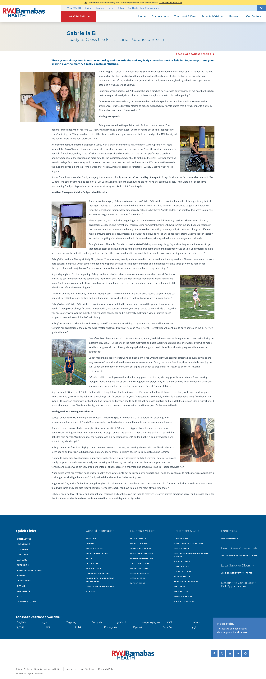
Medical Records (140, 573)
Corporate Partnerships (100, 586)
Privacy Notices (24, 669)
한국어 (20, 627)
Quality (90, 543)
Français (97, 622)
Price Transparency (141, 553)
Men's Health (181, 548)
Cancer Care (181, 538)
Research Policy (106, 669)
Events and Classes (97, 553)
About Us (91, 538)
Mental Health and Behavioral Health (192, 555)
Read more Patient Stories (193, 54)
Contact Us (24, 539)
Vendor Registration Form (236, 573)
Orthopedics (181, 567)
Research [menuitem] (234, 16)
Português (110, 627)
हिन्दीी (169, 622)
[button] (261, 8)
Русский (138, 627)
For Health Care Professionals (143, 8)
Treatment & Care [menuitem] (184, 16)
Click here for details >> (170, 2)
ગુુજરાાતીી (121, 622)
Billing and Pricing (141, 548)
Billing (120, 8)
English (21, 622)
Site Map (90, 591)
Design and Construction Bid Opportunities (238, 584)
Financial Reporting (97, 573)
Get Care (22, 554)
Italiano (196, 622)
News (110, 8)
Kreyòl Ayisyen (151, 622)
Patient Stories (27, 601)
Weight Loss (181, 591)
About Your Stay (139, 543)
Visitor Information (141, 558)
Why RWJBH (74, 8)
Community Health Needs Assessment (100, 580)
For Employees (229, 538)
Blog (20, 596)
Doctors (22, 549)
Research (23, 565)
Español (167, 627)
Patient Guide (137, 583)
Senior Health (182, 576)
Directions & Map (139, 563)
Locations (23, 544)
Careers (100, 8)
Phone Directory (140, 568)
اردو (194, 627)
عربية (44, 622)
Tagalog (71, 622)
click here (242, 632)
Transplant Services (186, 581)
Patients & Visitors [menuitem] (212, 16)
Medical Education (29, 570)
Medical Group (138, 578)
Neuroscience (182, 562)
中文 (48, 627)
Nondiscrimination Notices (48, 669)
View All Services (184, 601)
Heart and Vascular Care (189, 543)
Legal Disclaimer (87, 669)
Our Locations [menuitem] (160, 16)
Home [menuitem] (142, 16)
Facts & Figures (94, 548)
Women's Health (183, 596)
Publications (93, 568)
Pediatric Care (182, 571)
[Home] (30, 13)
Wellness (179, 586)
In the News (92, 563)
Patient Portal (138, 538)
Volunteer (24, 591)
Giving (88, 8)
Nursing (22, 575)
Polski (78, 627)
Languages (24, 580)
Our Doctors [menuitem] (253, 16)
